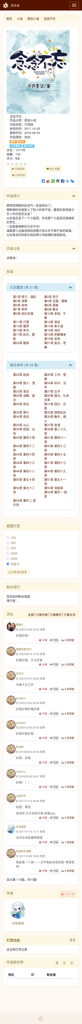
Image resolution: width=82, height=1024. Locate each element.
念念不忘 (50, 18)
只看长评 (69, 614)
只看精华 (56, 614)
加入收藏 (54, 168)
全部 (31, 614)
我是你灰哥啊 (23, 851)
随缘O (19, 624)
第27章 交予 (52, 391)
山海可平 (21, 796)
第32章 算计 (21, 412)
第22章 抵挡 (21, 374)
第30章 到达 (21, 404)
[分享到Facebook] (63, 181)
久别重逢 (15, 145)
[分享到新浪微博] (48, 181)
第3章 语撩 (20, 301)
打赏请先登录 (19, 572)
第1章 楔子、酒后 (24, 296)
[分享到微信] (53, 181)
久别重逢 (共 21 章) (24, 287)
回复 (55, 640)
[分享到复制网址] (72, 181)
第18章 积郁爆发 (55, 334)
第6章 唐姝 (51, 305)
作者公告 (13, 248)
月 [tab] (64, 963)
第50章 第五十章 (24, 479)
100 (13, 537)
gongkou (21, 698)
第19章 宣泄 (52, 338)
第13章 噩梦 (21, 326)
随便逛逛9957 (24, 649)
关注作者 (68, 894)
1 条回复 (69, 842)
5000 (14, 558)
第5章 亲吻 (20, 305)
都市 (13, 141)
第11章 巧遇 (21, 322)
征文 (21, 141)
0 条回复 (69, 640)
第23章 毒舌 (21, 391)
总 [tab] (71, 963)
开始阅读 (19, 168)
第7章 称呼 (20, 309)
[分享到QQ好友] (58, 181)
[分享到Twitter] (67, 181)
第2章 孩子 (51, 296)
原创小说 (33, 18)
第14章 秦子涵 (53, 326)
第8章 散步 (51, 309)
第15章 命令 (21, 330)
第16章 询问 (52, 330)
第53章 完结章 (53, 488)
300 (13, 543)
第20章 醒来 (21, 343)
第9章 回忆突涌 (23, 313)
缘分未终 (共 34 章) (24, 364)
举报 (44, 640)
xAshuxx (21, 771)
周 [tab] (57, 963)
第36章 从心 (21, 425)
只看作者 (42, 614)
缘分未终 (28, 145)
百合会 (15, 5)
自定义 (15, 564)
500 (13, 548)
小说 (20, 18)
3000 (14, 553)
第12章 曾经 (52, 322)
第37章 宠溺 (52, 425)
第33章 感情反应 (55, 412)
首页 (9, 18)
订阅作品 (19, 175)
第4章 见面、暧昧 (55, 301)
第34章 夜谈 (21, 416)
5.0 (17, 158)
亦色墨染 (21, 826)
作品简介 (13, 195)
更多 (72, 940)
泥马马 (20, 673)
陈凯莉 (20, 747)
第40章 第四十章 (24, 437)
